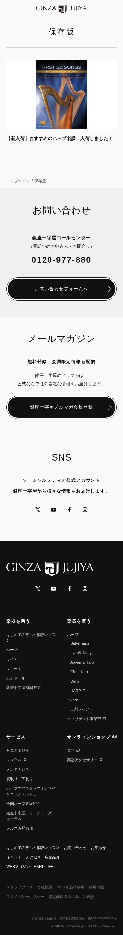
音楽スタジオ (17, 750)
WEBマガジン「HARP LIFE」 (31, 866)
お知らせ (98, 847)
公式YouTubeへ (53, 509)
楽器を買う (79, 621)
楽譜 (71, 750)
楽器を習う (18, 621)
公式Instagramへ (85, 509)
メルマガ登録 (17, 828)
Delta (74, 681)
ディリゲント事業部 (84, 719)
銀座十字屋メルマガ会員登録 (61, 407)
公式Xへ (38, 509)
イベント (13, 857)
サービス (16, 736)
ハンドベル (15, 678)
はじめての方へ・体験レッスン (32, 847)
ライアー (13, 659)
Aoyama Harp (82, 662)
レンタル (13, 760)
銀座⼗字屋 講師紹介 (23, 688)
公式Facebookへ (69, 509)
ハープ (12, 650)
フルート (13, 669)
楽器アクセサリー (82, 760)
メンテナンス (17, 769)
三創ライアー (81, 709)
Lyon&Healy (80, 653)
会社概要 (44, 887)
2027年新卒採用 (71, 887)
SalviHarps (79, 643)
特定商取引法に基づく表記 (71, 896)
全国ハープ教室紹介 (23, 803)
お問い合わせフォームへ (61, 288)
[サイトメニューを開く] (114, 8)
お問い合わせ (75, 847)
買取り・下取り (19, 779)
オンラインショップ (89, 736)
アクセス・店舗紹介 (43, 857)
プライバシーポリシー (25, 896)
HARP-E (77, 691)
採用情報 (96, 887)
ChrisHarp (79, 672)
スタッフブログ (19, 887)
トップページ (18, 181)
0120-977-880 (61, 260)
